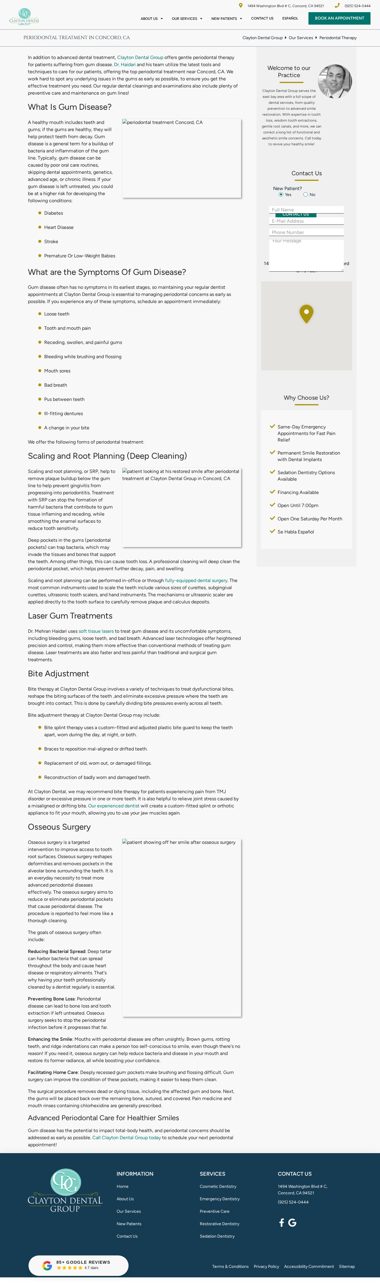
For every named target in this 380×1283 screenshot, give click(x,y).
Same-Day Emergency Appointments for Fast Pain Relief (306, 433)
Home (123, 1186)
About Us (149, 19)
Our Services (184, 19)
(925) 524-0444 (293, 1202)
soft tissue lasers (96, 631)
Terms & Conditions (230, 1266)
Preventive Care (214, 1211)
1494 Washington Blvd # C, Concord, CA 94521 (285, 6)
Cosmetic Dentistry (218, 1186)
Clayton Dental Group (263, 37)
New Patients (224, 19)
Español (290, 18)
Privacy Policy (266, 1266)
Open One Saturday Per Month (310, 519)
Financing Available (298, 492)
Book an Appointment (339, 18)
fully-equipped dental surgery (195, 580)
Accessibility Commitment (309, 1266)
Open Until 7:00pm (298, 505)
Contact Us (262, 18)
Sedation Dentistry (217, 1236)
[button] (309, 314)
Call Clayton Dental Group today (126, 1137)
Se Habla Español (296, 532)
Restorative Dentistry (219, 1223)
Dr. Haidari (125, 64)
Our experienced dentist (114, 806)
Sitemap (347, 1266)
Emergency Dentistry (220, 1198)
